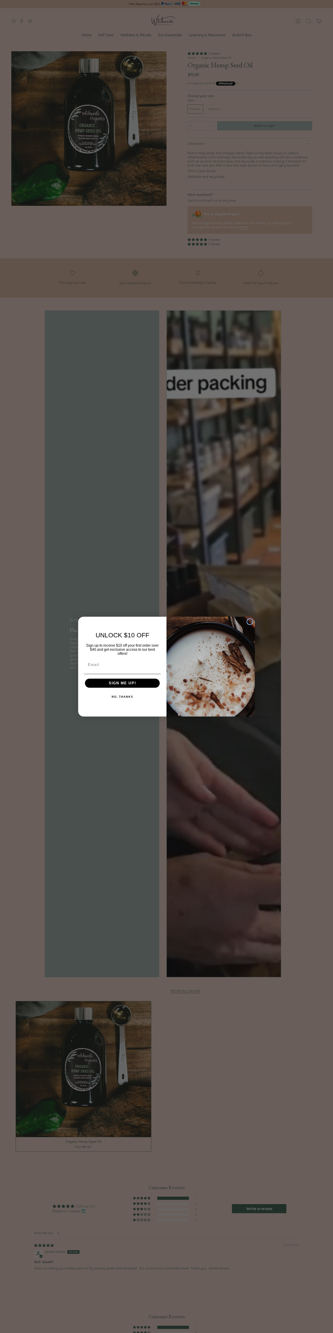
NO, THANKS (122, 696)
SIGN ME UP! (122, 683)
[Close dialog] (250, 621)
